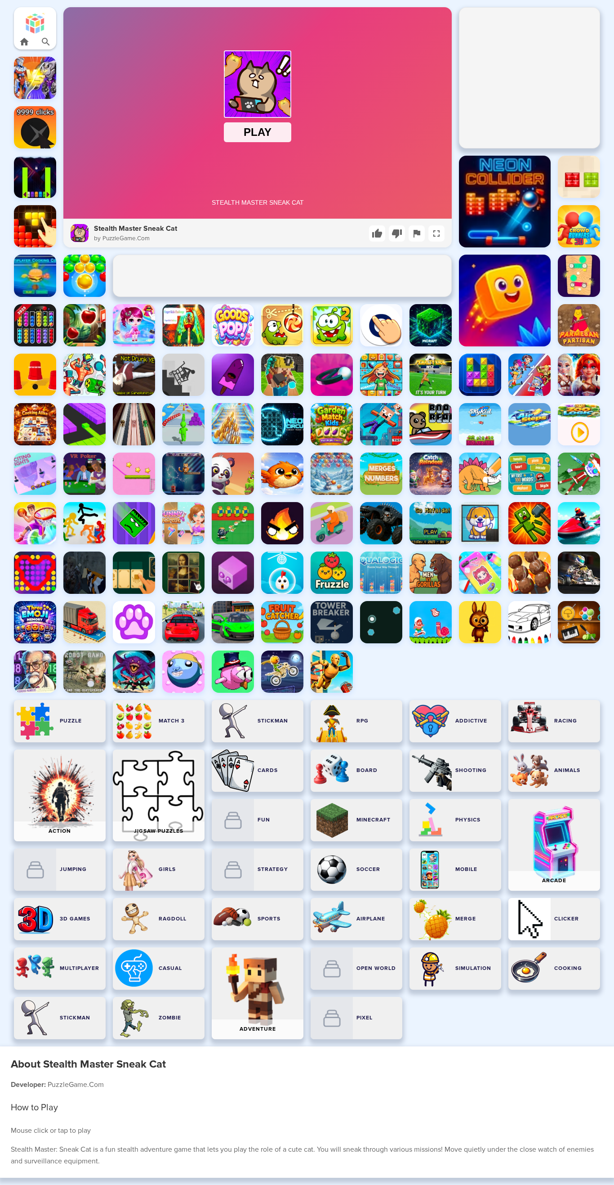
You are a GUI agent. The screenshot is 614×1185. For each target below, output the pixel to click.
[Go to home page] (24, 42)
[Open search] (46, 42)
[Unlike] (397, 233)
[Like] (377, 233)
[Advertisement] (282, 276)
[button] (35, 23)
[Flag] (417, 233)
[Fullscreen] (436, 233)
